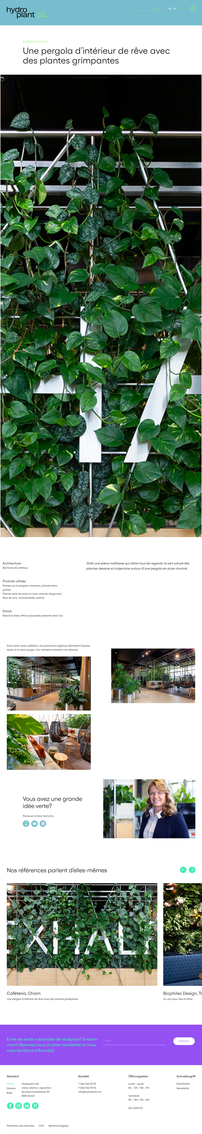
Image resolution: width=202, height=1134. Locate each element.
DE (174, 8)
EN (170, 8)
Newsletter (183, 1088)
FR (179, 8)
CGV (41, 1125)
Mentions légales (59, 1125)
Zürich (10, 1083)
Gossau (11, 1088)
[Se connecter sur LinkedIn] (43, 823)
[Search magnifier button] (157, 9)
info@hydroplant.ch (89, 1091)
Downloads (183, 1083)
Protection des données (20, 1125)
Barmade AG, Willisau (15, 567)
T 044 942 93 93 (87, 1083)
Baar (9, 1092)
